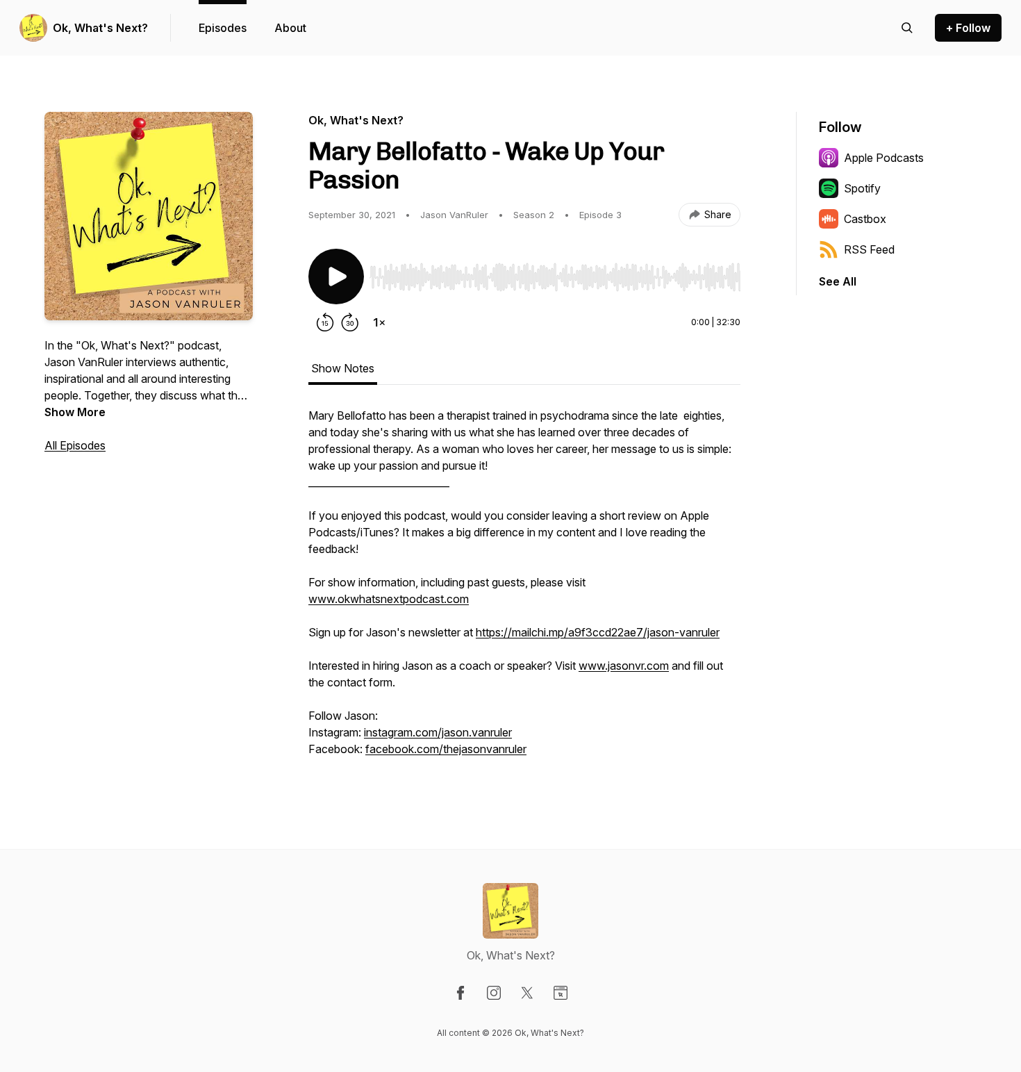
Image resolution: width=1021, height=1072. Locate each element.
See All (837, 281)
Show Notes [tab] (342, 368)
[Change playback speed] (379, 322)
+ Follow (968, 28)
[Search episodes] (907, 27)
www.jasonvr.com (624, 666)
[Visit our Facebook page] (460, 993)
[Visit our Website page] (560, 993)
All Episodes (75, 445)
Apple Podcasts (884, 158)
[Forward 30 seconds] (350, 322)
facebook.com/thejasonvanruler (445, 749)
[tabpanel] (524, 589)
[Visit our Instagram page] (494, 993)
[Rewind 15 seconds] (325, 322)
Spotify (862, 188)
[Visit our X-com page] (527, 993)
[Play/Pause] (336, 276)
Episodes (223, 28)
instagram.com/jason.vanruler (438, 732)
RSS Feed (869, 249)
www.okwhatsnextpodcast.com (388, 599)
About (290, 28)
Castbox (865, 219)
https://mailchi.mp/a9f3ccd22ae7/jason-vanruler (598, 632)
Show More (75, 412)
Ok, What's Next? (100, 28)
